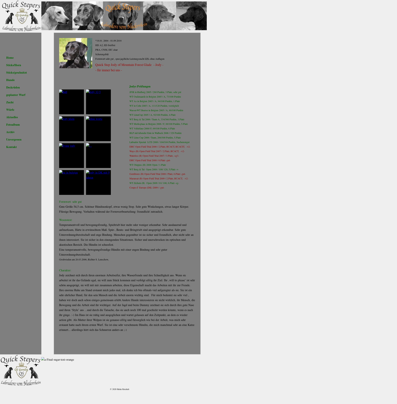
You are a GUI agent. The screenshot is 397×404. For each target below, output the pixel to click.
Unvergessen (14, 139)
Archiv (10, 132)
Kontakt (11, 147)
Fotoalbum (13, 124)
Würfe (10, 109)
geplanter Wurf (15, 95)
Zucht (10, 102)
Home (10, 57)
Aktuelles (12, 117)
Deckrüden (13, 87)
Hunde (10, 80)
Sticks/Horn (13, 65)
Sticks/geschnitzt (16, 72)
